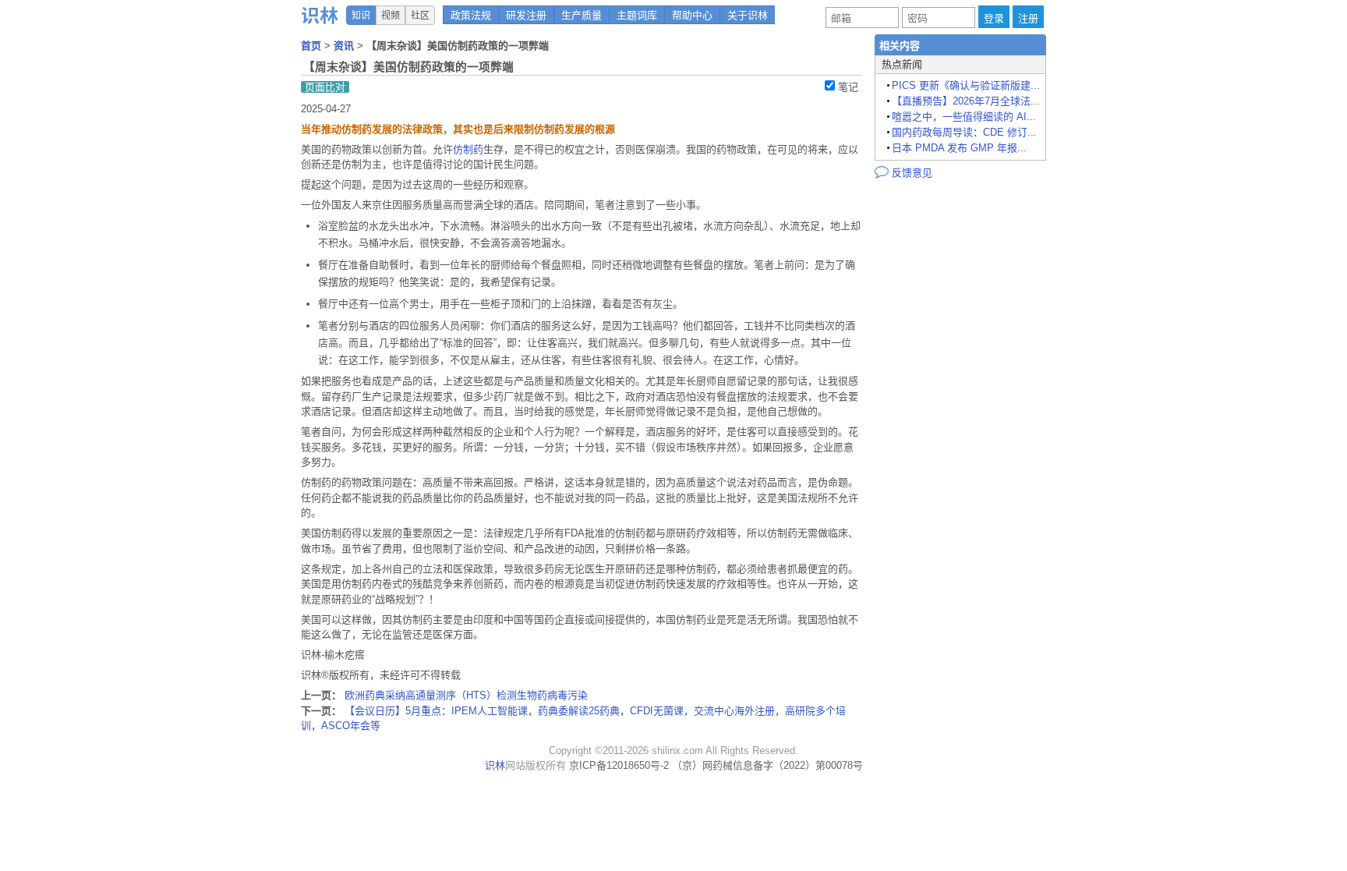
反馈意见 (903, 172)
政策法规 (471, 15)
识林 (495, 765)
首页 (312, 45)
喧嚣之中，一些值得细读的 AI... (964, 116)
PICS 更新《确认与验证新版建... (966, 85)
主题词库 (637, 15)
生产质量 (581, 15)
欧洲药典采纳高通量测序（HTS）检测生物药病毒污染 (466, 695)
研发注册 (526, 15)
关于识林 (747, 15)
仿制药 (468, 149)
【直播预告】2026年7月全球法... (966, 101)
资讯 (345, 45)
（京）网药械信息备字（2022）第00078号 (767, 765)
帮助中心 (692, 15)
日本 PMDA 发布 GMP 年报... (959, 148)
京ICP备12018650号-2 (619, 765)
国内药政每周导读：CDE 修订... (964, 132)
